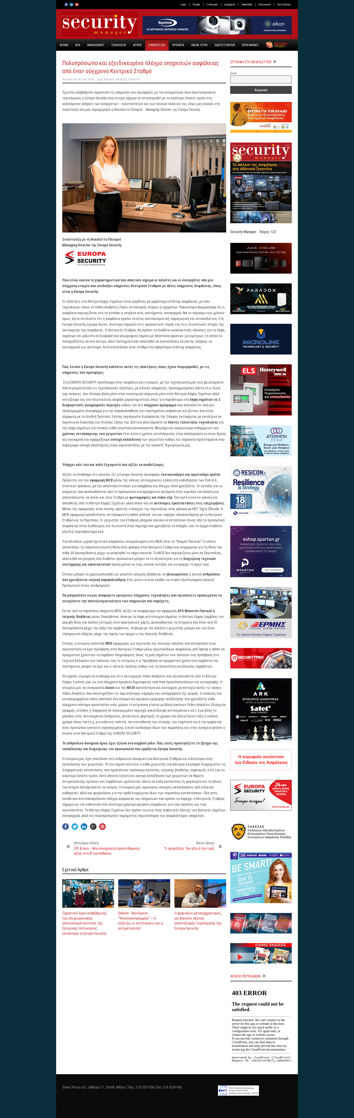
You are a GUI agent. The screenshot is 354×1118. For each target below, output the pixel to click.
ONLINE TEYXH (199, 45)
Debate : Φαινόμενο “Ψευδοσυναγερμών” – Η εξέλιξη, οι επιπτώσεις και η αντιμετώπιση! (140, 921)
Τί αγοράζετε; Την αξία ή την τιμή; (189, 848)
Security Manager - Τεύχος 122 (253, 232)
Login (183, 4)
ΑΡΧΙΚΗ (64, 45)
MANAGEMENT (95, 45)
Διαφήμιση (229, 4)
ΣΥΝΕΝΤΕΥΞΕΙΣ (157, 45)
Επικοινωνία (265, 4)
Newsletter (247, 4)
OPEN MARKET (250, 45)
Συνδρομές (212, 4)
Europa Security (115, 79)
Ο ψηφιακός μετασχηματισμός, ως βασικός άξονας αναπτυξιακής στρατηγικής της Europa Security (198, 921)
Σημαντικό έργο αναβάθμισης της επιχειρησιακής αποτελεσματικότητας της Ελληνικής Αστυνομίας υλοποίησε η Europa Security (84, 923)
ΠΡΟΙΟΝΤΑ (178, 45)
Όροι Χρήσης (284, 4)
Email (233, 73)
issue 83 (134, 79)
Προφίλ (196, 4)
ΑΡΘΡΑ (137, 45)
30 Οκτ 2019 (86, 79)
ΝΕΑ (77, 45)
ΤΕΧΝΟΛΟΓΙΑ (118, 45)
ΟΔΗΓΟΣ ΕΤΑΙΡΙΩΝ (224, 45)
